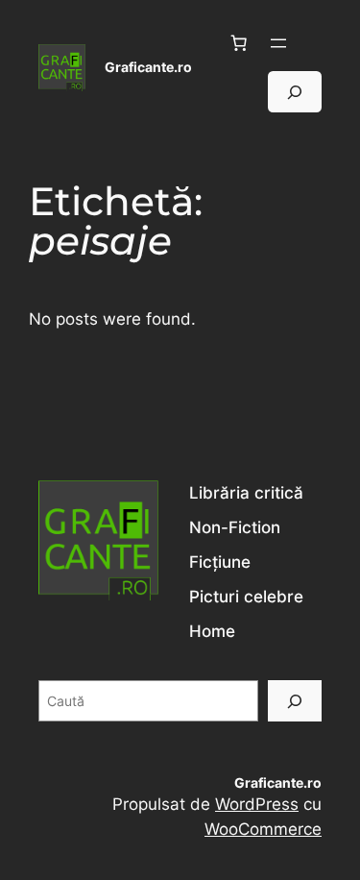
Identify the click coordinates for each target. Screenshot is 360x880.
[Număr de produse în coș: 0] (239, 43)
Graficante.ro (148, 67)
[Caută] (295, 700)
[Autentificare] (313, 44)
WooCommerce (263, 829)
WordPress (257, 804)
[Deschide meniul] (278, 43)
